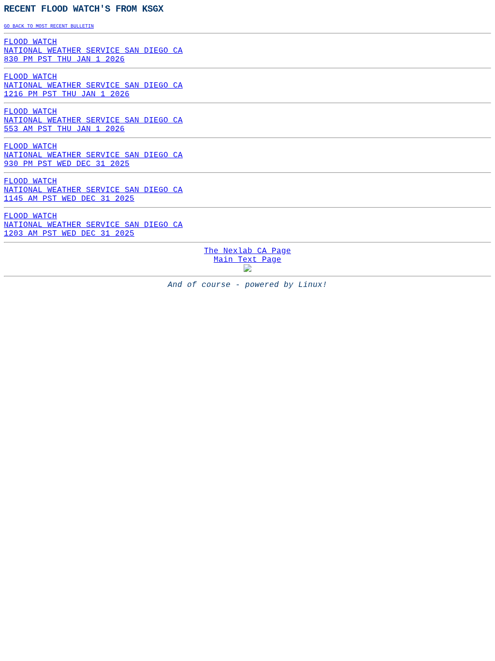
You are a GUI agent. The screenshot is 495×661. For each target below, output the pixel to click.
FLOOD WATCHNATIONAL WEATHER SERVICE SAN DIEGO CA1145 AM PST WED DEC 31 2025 (93, 190)
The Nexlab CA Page (247, 251)
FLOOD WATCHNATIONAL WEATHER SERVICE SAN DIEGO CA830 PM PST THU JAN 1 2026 (93, 51)
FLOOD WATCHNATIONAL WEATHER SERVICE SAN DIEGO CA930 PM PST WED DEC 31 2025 (93, 155)
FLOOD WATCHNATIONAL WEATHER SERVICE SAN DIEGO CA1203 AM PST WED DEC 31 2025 (93, 225)
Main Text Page (247, 259)
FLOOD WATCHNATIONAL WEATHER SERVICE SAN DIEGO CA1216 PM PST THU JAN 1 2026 (93, 86)
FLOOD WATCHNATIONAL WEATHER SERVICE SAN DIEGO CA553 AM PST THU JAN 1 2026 (93, 120)
